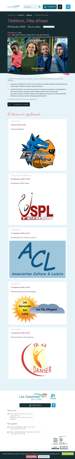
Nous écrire (37, 405)
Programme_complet (20, 104)
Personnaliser (44, 457)
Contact (51, 7)
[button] (68, 7)
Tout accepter (68, 454)
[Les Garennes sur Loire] (13, 7)
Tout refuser (31, 457)
